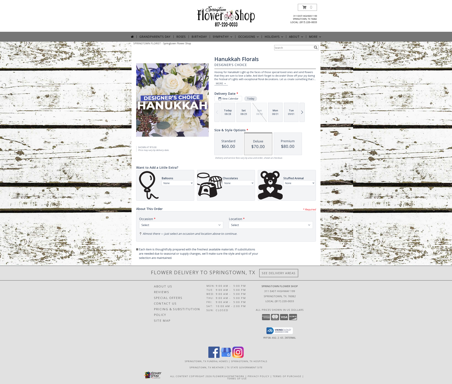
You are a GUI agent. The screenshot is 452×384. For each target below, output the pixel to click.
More (313, 37)
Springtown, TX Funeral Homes (206, 361)
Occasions (246, 37)
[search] (316, 47)
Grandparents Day (155, 37)
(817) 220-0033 (308, 22)
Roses (181, 37)
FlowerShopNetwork (228, 376)
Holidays (272, 37)
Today (250, 98)
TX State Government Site (245, 367)
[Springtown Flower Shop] (226, 16)
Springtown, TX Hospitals (249, 361)
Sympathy (221, 37)
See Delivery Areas (279, 273)
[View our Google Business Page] (226, 357)
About (294, 37)
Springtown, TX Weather (206, 367)
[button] (307, 7)
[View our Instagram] (238, 357)
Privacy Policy (258, 376)
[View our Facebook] (214, 357)
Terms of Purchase (287, 376)
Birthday (199, 37)
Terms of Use (237, 378)
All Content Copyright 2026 (191, 376)
